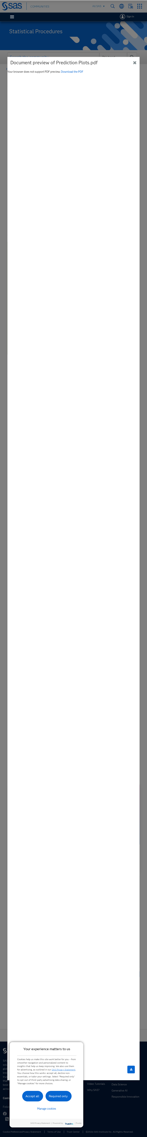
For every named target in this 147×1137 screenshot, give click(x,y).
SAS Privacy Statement (63, 1069)
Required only (58, 1096)
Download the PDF (72, 71)
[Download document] (131, 1069)
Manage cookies (46, 1108)
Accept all (32, 1096)
